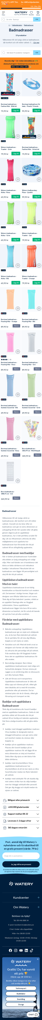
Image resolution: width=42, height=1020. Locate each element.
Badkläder (21, 994)
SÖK (37, 52)
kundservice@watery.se (24, 924)
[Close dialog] (37, 959)
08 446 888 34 (23, 920)
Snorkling (21, 999)
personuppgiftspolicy (31, 871)
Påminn (16, 326)
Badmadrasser (28, 25)
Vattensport (21, 988)
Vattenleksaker (17, 25)
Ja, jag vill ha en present (21, 864)
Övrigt (21, 1004)
